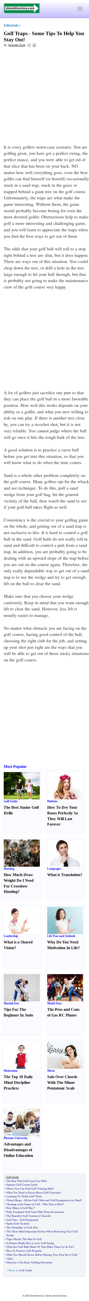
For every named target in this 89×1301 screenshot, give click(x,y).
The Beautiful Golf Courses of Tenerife (28, 1215)
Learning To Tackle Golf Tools (24, 1196)
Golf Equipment (29, 1219)
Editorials (11, 25)
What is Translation (63, 875)
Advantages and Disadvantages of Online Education (18, 1150)
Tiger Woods (13, 1239)
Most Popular (15, 766)
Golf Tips (11, 1219)
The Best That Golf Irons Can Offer (26, 1180)
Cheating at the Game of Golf (23, 1204)
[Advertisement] (44, 96)
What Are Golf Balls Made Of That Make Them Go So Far (39, 1246)
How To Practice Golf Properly (24, 1250)
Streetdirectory (37, 1296)
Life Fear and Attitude (61, 936)
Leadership (11, 936)
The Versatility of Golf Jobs (22, 1227)
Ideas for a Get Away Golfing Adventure (29, 1262)
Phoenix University (16, 1138)
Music (51, 1070)
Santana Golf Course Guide (22, 1184)
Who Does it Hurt (53, 1204)
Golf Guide (11, 801)
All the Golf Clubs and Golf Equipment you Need (52, 1200)
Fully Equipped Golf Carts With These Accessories (35, 1211)
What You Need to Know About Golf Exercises (33, 1192)
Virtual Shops (14, 1200)
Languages (54, 868)
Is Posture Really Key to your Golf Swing (30, 1243)
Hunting (9, 868)
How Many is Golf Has (19, 1207)
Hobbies (52, 801)
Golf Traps (16, 33)
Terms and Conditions (56, 1296)
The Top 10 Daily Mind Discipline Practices (18, 1082)
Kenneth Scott (16, 45)
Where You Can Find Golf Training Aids (29, 1188)
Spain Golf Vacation (17, 1223)
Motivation (11, 1070)
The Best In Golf (32, 1239)
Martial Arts (11, 1003)
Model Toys (54, 1003)
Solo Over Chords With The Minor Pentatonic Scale (62, 1082)
